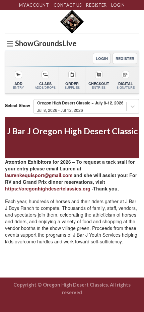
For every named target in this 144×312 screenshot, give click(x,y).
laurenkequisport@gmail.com (38, 175)
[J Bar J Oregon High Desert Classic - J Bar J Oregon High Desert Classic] (72, 21)
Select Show (17, 105)
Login (118, 5)
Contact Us (68, 5)
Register (96, 5)
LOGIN (102, 58)
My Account (34, 5)
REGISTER (125, 58)
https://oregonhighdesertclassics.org (47, 188)
